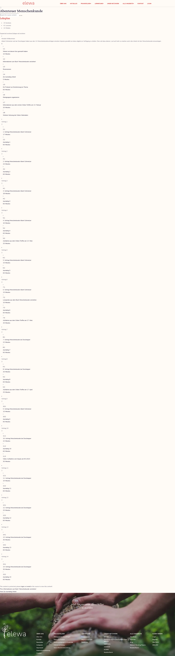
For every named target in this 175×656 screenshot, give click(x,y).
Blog (131, 642)
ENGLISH (155, 645)
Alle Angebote (128, 3)
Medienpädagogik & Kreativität (63, 642)
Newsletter (39, 642)
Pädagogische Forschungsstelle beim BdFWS (115, 640)
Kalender (133, 639)
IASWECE (107, 647)
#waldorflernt (108, 652)
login (22, 586)
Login (149, 3)
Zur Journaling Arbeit (8, 592)
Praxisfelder (85, 3)
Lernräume (99, 3)
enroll (29, 586)
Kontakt (141, 3)
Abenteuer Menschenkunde (21, 11)
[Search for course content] (20, 15)
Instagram (39, 645)
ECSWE (106, 649)
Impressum (39, 648)
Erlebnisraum (85, 637)
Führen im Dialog (59, 645)
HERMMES (107, 644)
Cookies (38, 653)
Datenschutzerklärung (43, 650)
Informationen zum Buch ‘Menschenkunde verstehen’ (18, 589)
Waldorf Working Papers (138, 645)
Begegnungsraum (86, 639)
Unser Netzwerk (113, 3)
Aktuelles (73, 3)
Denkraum (84, 642)
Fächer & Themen (59, 639)
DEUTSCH (155, 642)
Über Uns (63, 3)
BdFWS (106, 637)
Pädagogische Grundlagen (62, 637)
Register (155, 639)
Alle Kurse (133, 637)
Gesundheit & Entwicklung (62, 648)
